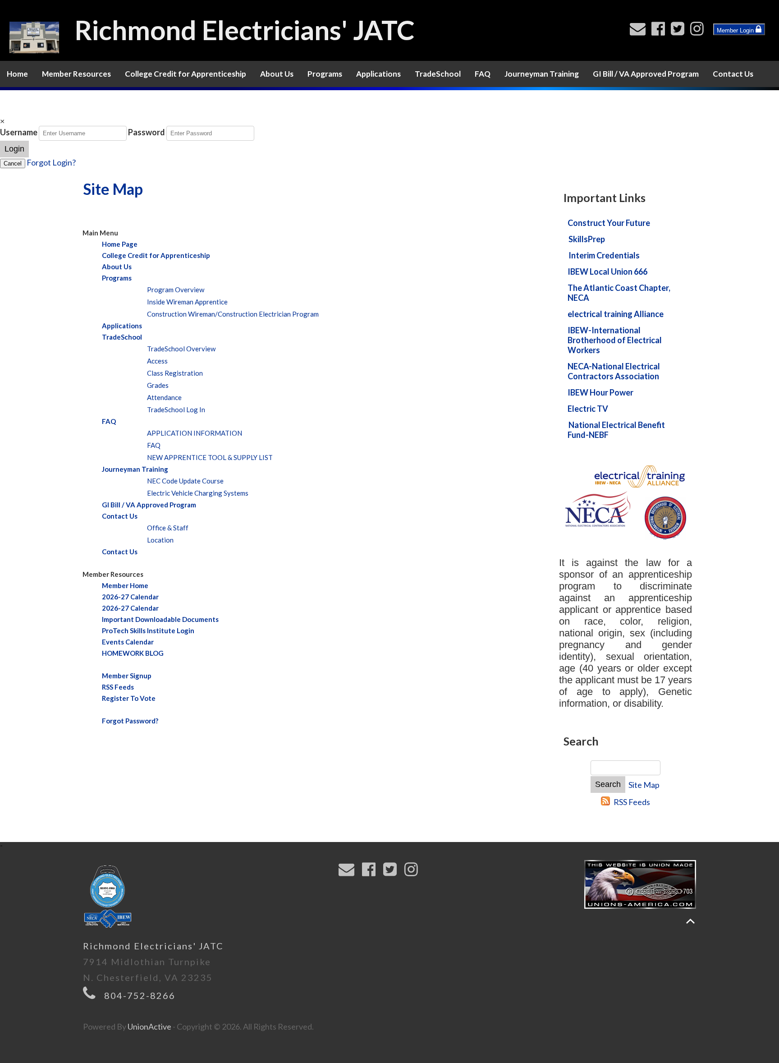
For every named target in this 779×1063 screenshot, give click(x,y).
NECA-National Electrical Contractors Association (614, 371)
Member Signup (126, 676)
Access (157, 361)
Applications (378, 73)
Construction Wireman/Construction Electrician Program (233, 314)
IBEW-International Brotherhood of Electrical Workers (615, 340)
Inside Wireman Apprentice (187, 302)
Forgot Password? (130, 721)
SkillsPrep (586, 239)
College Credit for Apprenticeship (185, 73)
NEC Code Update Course (185, 481)
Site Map (644, 785)
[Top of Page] (690, 921)
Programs (324, 73)
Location (160, 540)
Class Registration (175, 373)
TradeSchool (438, 73)
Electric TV (588, 409)
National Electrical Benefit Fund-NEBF (616, 430)
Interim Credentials (604, 255)
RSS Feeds (118, 687)
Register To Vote (129, 698)
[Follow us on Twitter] (679, 31)
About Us (276, 73)
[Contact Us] (640, 31)
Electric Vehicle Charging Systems (197, 493)
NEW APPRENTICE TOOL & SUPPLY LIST (210, 457)
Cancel (13, 163)
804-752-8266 (139, 995)
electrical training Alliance (616, 314)
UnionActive (149, 1026)
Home (17, 73)
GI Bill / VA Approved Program (646, 73)
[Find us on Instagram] (699, 31)
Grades (158, 385)
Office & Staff (167, 528)
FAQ (482, 73)
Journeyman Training (541, 73)
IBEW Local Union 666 (607, 271)
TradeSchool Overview (181, 349)
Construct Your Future (609, 223)
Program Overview (175, 289)
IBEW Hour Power (600, 392)
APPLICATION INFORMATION (194, 433)
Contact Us (733, 73)
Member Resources (76, 73)
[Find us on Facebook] (660, 31)
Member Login (736, 30)
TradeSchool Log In (176, 409)
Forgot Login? (51, 162)
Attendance (164, 397)
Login (14, 148)
